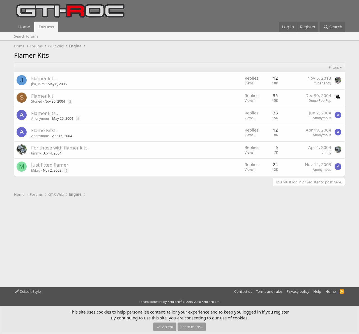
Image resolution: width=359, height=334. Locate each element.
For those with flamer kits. (60, 147)
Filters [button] (334, 67)
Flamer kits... (45, 113)
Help (317, 291)
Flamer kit (42, 96)
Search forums (26, 36)
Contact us (243, 291)
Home (24, 26)
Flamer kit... (44, 78)
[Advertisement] (179, 242)
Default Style (30, 291)
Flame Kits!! (44, 130)
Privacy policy (298, 291)
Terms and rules (269, 291)
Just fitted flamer (49, 165)
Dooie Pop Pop (320, 100)
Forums (46, 26)
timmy (36, 153)
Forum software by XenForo (179, 302)
